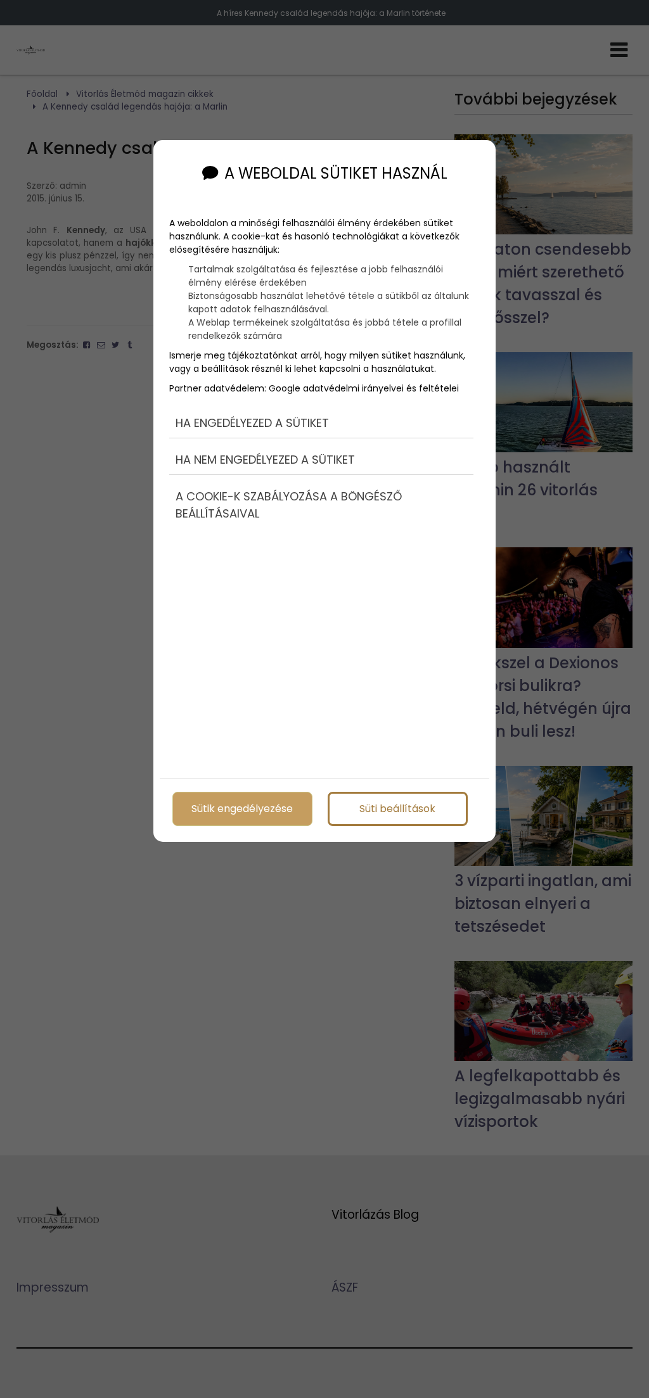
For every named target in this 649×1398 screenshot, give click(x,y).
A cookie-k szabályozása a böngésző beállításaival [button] (289, 504)
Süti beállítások (397, 808)
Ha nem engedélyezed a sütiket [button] (265, 459)
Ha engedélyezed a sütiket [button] (252, 423)
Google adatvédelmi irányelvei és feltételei (364, 388)
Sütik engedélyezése (242, 808)
